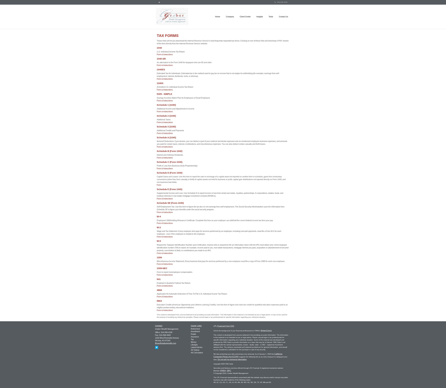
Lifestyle (194, 345)
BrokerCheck (266, 331)
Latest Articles (196, 347)
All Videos (195, 350)
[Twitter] (159, 2)
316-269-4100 (282, 2)
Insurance (195, 337)
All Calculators (197, 353)
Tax (192, 339)
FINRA (223, 371)
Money (193, 342)
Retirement (195, 329)
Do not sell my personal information (232, 360)
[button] (230, 17)
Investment (195, 331)
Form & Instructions (165, 54)
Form (159, 185)
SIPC (229, 371)
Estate (193, 334)
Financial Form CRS (225, 326)
